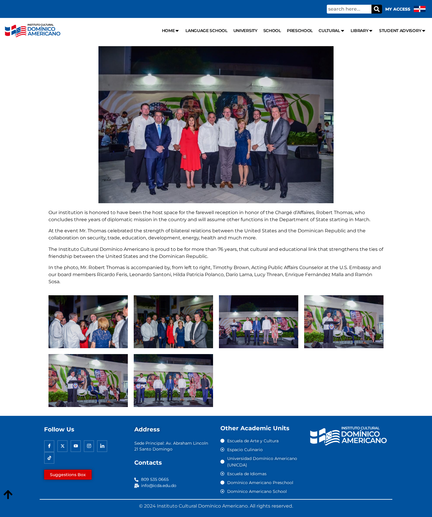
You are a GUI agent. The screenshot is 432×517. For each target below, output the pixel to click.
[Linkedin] (102, 446)
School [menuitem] (272, 30)
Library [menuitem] (359, 30)
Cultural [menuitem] (329, 30)
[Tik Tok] (49, 458)
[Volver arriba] (8, 495)
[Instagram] (89, 446)
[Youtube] (76, 446)
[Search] (376, 9)
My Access (397, 9)
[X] (62, 446)
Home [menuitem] (168, 30)
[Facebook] (49, 446)
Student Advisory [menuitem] (400, 30)
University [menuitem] (245, 30)
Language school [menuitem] (206, 30)
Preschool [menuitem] (300, 30)
